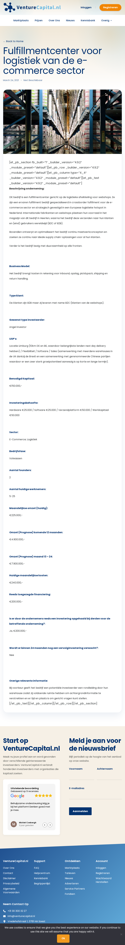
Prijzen (39, 20)
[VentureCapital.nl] (33, 7)
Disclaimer (9, 878)
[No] (121, 934)
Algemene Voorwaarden (11, 890)
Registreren (110, 7)
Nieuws (70, 20)
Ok (63, 938)
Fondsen (70, 894)
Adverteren (72, 883)
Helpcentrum (42, 873)
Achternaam (105, 769)
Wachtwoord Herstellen (103, 880)
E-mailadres (76, 788)
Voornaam (75, 769)
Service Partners (75, 888)
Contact (8, 873)
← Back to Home (13, 41)
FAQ (36, 868)
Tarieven (70, 873)
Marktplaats (21, 20)
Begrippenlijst (42, 883)
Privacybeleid (11, 883)
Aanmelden (80, 811)
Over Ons (54, 20)
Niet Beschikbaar (32, 80)
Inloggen (86, 7)
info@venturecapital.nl (21, 916)
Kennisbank (88, 20)
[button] (50, 825)
